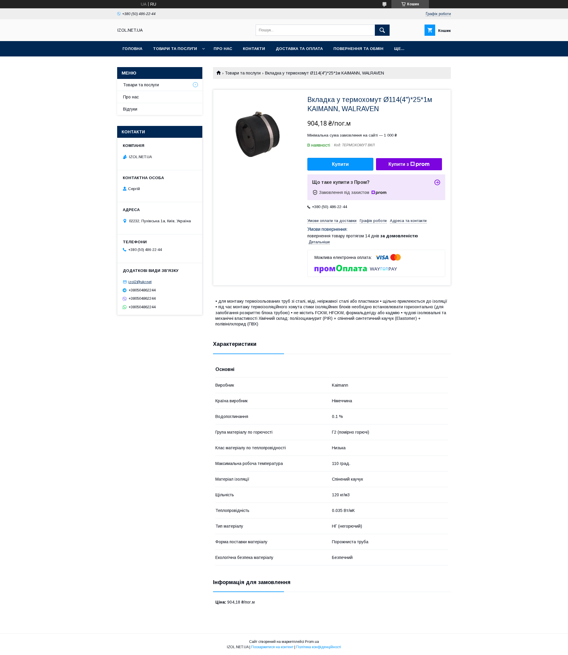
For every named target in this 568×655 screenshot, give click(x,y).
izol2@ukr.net (139, 282)
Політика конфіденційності (318, 647)
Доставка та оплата (299, 48)
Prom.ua (312, 642)
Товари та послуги (175, 48)
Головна (132, 48)
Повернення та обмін (358, 48)
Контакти (254, 48)
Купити (340, 164)
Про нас (223, 48)
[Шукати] (382, 30)
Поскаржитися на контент (272, 647)
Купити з (398, 164)
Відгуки (130, 109)
